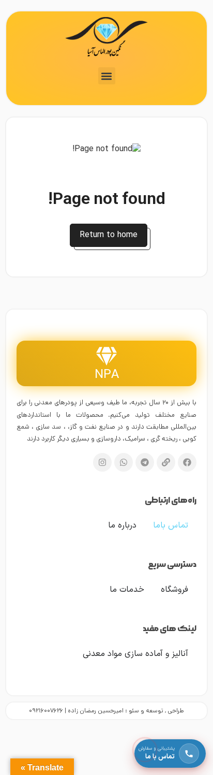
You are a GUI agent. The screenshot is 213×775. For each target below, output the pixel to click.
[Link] (166, 462)
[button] (106, 75)
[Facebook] (187, 462)
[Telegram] (144, 462)
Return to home (109, 235)
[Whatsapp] (123, 462)
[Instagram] (102, 462)
